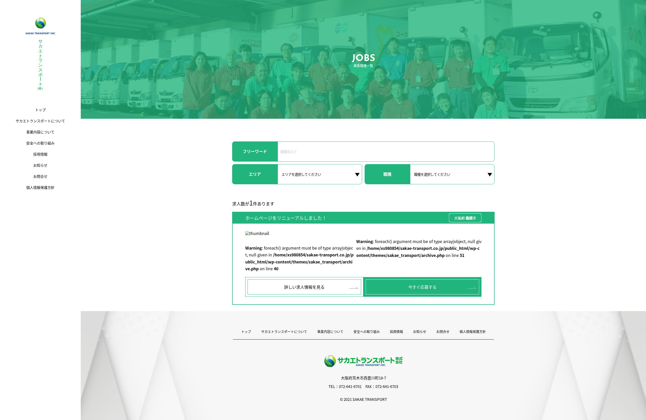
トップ (246, 331)
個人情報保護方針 (473, 331)
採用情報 (396, 331)
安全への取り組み (367, 331)
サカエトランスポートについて (284, 331)
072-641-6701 (350, 386)
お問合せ (442, 331)
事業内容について (330, 331)
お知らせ (419, 331)
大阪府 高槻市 (465, 217)
